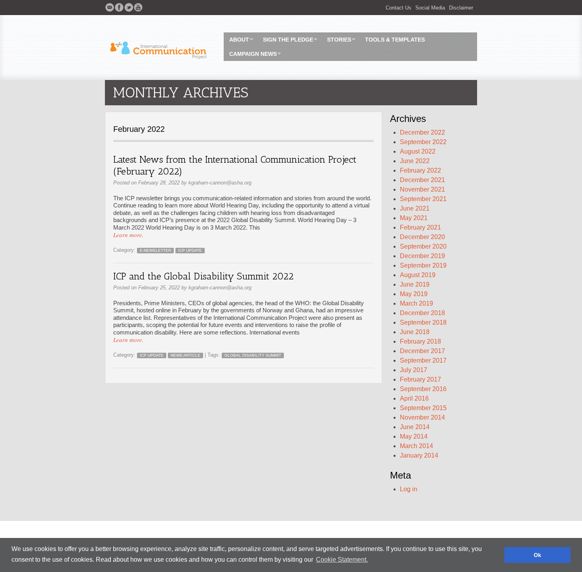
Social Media (430, 8)
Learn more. (128, 235)
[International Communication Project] (160, 47)
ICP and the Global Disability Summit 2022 (203, 276)
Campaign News (253, 54)
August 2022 (418, 151)
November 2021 (422, 189)
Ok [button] (537, 555)
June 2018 (415, 332)
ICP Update (190, 250)
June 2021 (415, 208)
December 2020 (422, 237)
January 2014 (419, 455)
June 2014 (415, 427)
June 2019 (415, 284)
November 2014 (422, 417)
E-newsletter (155, 250)
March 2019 (416, 303)
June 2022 (415, 161)
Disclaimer (461, 8)
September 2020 (423, 246)
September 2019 (423, 265)
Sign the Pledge (288, 39)
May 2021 (414, 218)
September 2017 (423, 360)
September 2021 (423, 199)
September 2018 (423, 322)
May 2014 (414, 436)
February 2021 (420, 227)
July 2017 (413, 370)
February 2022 (420, 170)
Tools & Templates (395, 39)
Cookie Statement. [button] (342, 559)
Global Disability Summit (252, 355)
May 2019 (414, 294)
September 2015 (423, 408)
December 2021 (422, 180)
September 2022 (423, 142)
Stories (339, 39)
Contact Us (398, 8)
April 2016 (414, 398)
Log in (408, 489)
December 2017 (422, 351)
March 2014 (416, 446)
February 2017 (420, 379)
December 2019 (422, 256)
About (239, 39)
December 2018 (422, 313)
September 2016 (423, 389)
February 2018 (420, 341)
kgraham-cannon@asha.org (219, 183)
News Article (185, 355)
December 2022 (422, 132)
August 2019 (418, 275)
